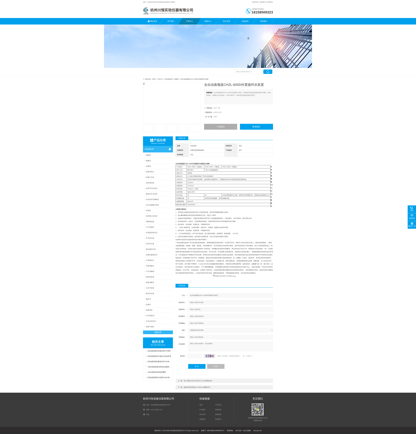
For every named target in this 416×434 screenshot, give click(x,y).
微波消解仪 (150, 282)
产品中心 (189, 21)
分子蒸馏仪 (150, 227)
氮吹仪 (148, 299)
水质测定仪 (150, 260)
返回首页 (255, 2)
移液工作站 (150, 177)
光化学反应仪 (151, 321)
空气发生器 (150, 238)
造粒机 (148, 210)
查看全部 (157, 332)
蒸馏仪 (176, 79)
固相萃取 (149, 310)
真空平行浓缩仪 (151, 188)
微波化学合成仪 (151, 194)
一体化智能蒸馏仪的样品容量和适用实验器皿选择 (159, 367)
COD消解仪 (150, 271)
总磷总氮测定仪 (151, 255)
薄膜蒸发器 (150, 221)
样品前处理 (168, 79)
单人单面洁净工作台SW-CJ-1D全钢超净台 (198, 381)
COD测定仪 (150, 315)
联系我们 (270, 2)
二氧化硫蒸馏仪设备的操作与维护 (159, 351)
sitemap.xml (257, 430)
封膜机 (148, 166)
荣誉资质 (218, 414)
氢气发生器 (150, 244)
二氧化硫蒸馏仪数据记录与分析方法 (159, 361)
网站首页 (153, 21)
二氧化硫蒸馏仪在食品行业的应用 (159, 356)
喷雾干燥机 (150, 327)
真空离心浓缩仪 (151, 216)
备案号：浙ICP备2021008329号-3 (212, 430)
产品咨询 (221, 127)
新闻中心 (208, 21)
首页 (153, 79)
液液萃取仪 (150, 172)
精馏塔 (148, 155)
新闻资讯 (218, 409)
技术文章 (226, 21)
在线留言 (263, 2)
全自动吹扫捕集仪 (152, 199)
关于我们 (170, 21)
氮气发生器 (150, 293)
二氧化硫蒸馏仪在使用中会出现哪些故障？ (159, 377)
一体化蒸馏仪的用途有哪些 (156, 372)
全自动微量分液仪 (152, 205)
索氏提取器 (150, 277)
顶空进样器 (150, 183)
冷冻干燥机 (150, 288)
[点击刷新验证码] (209, 356)
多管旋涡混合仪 (151, 232)
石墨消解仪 (150, 266)
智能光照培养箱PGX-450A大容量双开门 (197, 387)
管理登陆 (230, 430)
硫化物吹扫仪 (151, 249)
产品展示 (202, 409)
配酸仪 (148, 161)
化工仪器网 (247, 430)
